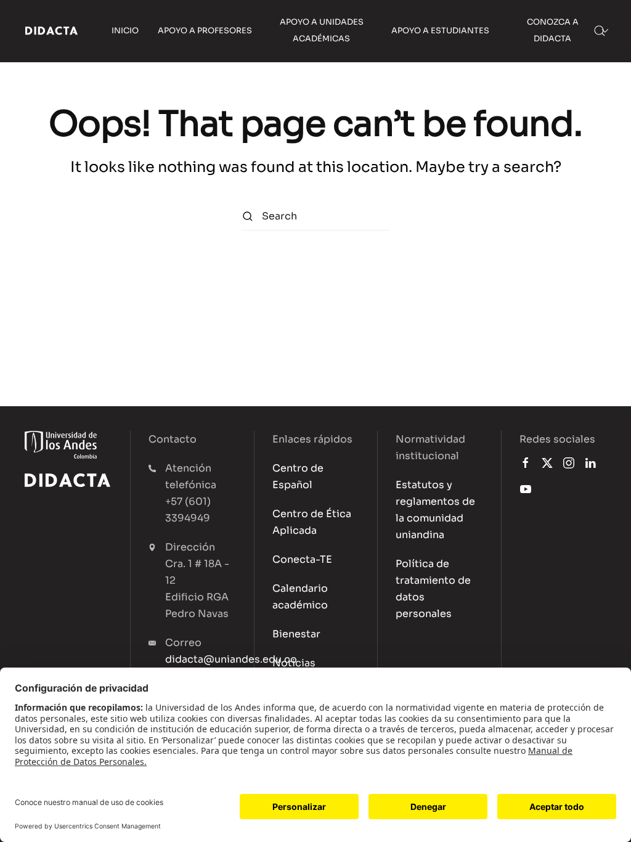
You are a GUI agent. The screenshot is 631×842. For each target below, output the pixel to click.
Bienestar (296, 633)
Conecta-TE (302, 559)
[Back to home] (51, 30)
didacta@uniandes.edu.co (231, 659)
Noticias (294, 662)
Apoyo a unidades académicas (322, 30)
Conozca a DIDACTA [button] (553, 30)
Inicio (125, 31)
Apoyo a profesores (205, 31)
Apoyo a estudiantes (440, 31)
